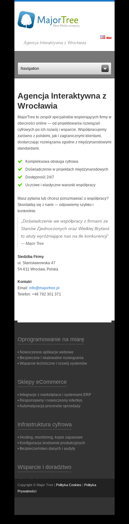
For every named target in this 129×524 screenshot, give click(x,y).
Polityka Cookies (68, 485)
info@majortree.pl (44, 288)
